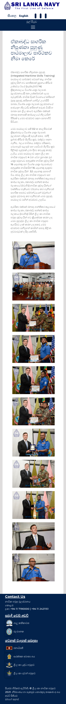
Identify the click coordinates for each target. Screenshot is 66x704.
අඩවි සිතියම (11, 695)
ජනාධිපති (18, 648)
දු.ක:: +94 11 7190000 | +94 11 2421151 (27, 608)
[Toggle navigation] (33, 27)
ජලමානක (19, 631)
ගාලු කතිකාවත (21, 623)
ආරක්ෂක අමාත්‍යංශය (24, 656)
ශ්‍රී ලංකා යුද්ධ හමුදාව (24, 664)
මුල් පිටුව (31, 21)
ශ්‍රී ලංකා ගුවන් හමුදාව (25, 673)
